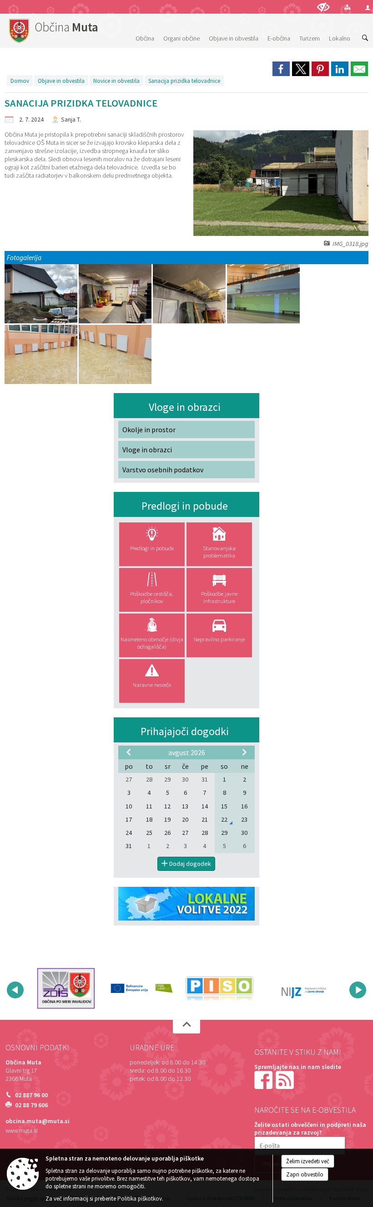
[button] (15, 990)
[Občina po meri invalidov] (65, 988)
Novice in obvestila (116, 80)
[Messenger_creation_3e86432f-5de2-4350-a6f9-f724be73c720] (42, 354)
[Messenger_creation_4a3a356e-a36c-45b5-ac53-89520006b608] (115, 354)
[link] (281, 68)
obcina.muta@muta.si (37, 1121)
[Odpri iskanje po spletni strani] (365, 38)
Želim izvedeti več (307, 1161)
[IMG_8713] (263, 294)
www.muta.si (21, 1131)
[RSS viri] (286, 1080)
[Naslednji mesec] (244, 752)
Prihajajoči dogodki (185, 731)
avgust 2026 (186, 752)
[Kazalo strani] (347, 7)
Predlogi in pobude (184, 506)
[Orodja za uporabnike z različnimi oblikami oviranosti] (323, 7)
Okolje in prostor (149, 429)
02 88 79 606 (31, 1105)
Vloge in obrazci (185, 407)
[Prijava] (368, 7)
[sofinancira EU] (142, 988)
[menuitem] (145, 30)
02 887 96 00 (31, 1095)
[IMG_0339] (42, 294)
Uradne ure (152, 1048)
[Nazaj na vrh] (186, 1026)
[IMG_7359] (116, 294)
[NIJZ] (296, 988)
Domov (19, 80)
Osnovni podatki (37, 1048)
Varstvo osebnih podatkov (162, 469)
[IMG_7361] (190, 294)
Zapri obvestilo (304, 1174)
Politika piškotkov (139, 1198)
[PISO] (219, 988)
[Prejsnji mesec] (128, 752)
